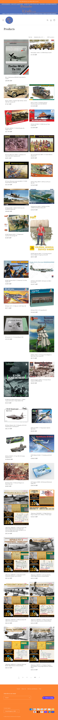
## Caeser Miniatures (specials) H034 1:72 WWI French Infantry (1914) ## (16, 182)
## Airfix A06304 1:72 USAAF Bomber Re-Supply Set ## (15, 129)
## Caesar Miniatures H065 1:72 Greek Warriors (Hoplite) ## (41, 155)
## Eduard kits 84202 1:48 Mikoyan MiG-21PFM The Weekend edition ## (40, 207)
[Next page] (39, 677)
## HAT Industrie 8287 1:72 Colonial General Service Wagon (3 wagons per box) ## (41, 254)
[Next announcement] (55, 1)
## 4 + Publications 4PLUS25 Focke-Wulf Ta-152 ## (15, 78)
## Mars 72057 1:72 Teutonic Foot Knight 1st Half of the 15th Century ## (41, 355)
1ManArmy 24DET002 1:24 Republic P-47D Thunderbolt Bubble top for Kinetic (15, 575)
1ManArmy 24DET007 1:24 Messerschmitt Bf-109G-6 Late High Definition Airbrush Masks (41, 620)
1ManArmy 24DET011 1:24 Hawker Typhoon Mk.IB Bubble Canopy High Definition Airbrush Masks (42, 666)
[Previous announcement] (3, 1)
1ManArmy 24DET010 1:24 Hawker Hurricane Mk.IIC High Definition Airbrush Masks (15, 665)
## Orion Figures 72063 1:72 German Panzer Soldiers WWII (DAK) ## (41, 380)
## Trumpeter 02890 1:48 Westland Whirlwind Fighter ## (41, 482)
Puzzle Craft (9, 716)
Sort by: (30, 37)
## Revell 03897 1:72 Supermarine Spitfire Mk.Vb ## (40, 428)
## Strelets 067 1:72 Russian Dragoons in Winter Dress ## (14, 483)
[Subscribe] (29, 697)
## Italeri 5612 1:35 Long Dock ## (39, 310)
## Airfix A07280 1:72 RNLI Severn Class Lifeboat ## (40, 125)
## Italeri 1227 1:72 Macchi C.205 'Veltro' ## (15, 306)
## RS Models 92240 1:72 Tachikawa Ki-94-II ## (41, 456)
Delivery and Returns (32, 688)
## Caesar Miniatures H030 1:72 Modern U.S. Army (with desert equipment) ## (15, 155)
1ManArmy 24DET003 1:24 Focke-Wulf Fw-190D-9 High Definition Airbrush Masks (41, 575)
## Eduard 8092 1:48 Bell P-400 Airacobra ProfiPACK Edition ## (15, 208)
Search (18, 688)
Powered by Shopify (16, 716)
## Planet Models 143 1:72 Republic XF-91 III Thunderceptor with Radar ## (15, 426)
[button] (3, 20)
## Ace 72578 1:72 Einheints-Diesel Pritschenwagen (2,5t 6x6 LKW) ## (39, 103)
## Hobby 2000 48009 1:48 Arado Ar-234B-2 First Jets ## (41, 281)
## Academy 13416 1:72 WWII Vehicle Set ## (41, 52)
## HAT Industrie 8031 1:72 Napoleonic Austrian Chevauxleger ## (14, 235)
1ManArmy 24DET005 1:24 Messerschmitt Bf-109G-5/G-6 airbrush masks (15, 620)
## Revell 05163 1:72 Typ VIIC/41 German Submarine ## (15, 456)
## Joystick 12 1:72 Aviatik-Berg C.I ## (14, 337)
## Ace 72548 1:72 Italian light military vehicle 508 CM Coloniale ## (16, 101)
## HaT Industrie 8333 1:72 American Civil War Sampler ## (16, 281)
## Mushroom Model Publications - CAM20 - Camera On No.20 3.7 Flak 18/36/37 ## (15, 400)
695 (35, 677)
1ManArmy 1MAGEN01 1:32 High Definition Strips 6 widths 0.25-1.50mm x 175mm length (41, 514)
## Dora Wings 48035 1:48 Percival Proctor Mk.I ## (40, 182)
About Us (24, 688)
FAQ (40, 688)
